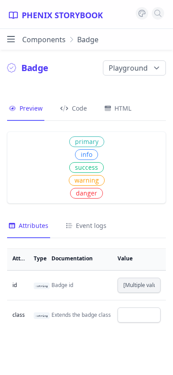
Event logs (90, 225)
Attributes (32, 225)
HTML (122, 108)
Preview (30, 108)
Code (78, 108)
